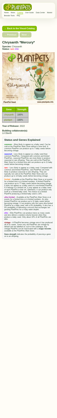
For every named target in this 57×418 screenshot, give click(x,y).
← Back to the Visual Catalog (19, 28)
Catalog (20, 13)
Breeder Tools (9, 16)
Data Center (40, 13)
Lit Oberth (7, 133)
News (13, 13)
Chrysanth (17, 46)
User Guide (29, 13)
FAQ (18, 16)
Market (49, 13)
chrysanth (9, 114)
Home (6, 13)
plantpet (8, 120)
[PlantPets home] (17, 7)
